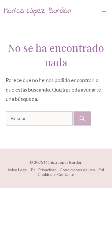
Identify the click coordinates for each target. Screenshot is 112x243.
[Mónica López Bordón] (37, 11)
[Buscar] (82, 118)
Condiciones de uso (77, 169)
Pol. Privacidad (44, 169)
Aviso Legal (17, 169)
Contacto (65, 174)
